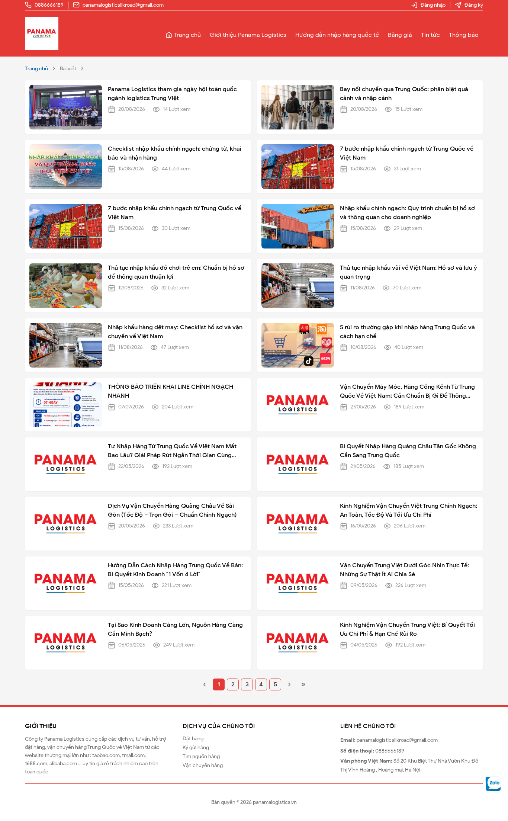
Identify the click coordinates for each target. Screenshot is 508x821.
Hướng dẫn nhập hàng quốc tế (337, 35)
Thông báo (464, 35)
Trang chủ (187, 35)
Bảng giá (400, 35)
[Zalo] (493, 783)
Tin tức (430, 35)
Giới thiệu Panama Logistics (248, 35)
